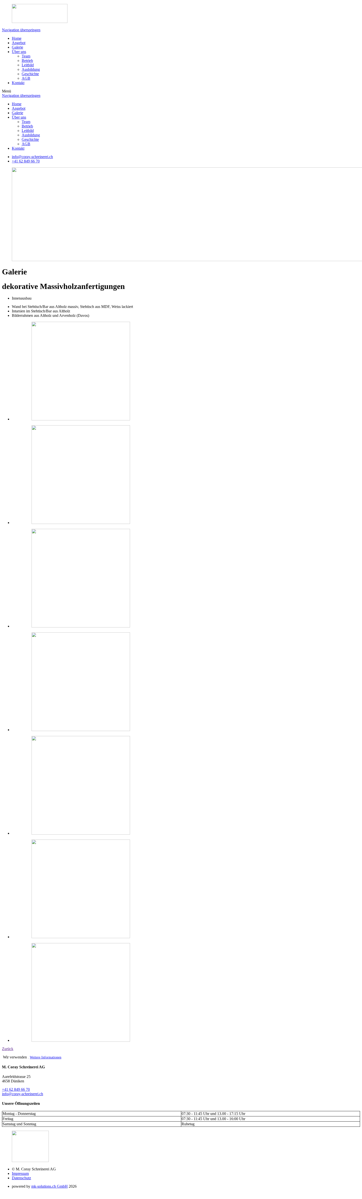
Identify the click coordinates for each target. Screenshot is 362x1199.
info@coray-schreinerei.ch (32, 157)
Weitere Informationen (45, 1057)
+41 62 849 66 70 (16, 1089)
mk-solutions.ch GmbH (49, 1186)
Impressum (20, 1173)
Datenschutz (21, 1178)
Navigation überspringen (21, 30)
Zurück (7, 1049)
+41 (26, 161)
